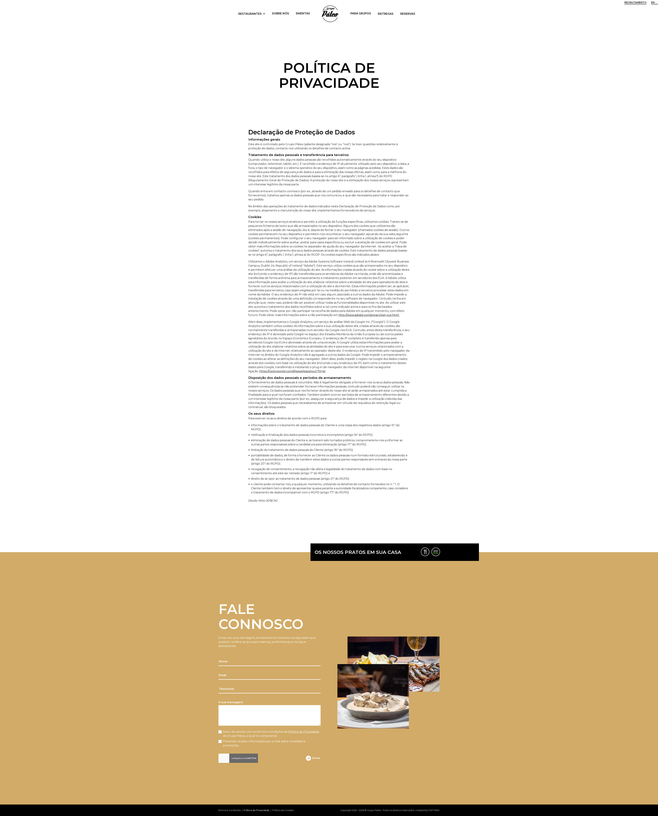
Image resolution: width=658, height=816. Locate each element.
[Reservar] (425, 552)
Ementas (303, 13)
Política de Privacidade (303, 731)
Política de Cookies (283, 810)
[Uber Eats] (435, 552)
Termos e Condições (229, 810)
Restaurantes (250, 13)
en (653, 2)
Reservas (407, 13)
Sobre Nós (280, 13)
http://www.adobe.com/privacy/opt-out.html (369, 315)
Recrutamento (635, 2)
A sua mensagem (230, 702)
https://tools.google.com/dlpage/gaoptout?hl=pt (292, 371)
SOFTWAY (434, 810)
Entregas (385, 13)
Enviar (316, 758)
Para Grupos (360, 13)
